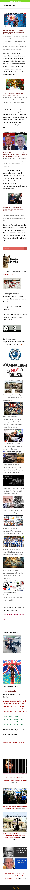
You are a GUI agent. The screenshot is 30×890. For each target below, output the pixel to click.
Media (13, 46)
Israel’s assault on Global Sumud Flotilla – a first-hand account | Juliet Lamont (12, 446)
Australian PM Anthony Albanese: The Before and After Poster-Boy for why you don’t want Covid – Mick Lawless (15, 154)
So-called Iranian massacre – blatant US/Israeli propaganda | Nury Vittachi (13, 597)
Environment (11, 44)
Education (5, 44)
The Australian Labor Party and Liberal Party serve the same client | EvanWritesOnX (13, 531)
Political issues (18, 49)
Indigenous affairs (7, 46)
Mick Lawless (7, 36)
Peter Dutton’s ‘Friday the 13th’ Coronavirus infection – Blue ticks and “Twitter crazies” (14, 209)
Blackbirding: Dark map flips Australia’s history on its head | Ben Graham (13, 397)
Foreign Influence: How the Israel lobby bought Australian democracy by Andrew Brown (13, 552)
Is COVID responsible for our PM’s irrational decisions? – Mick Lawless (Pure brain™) (13, 32)
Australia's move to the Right (19, 38)
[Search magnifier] (25, 248)
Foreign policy (18, 44)
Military (17, 46)
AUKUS (9, 38)
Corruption (14, 41)
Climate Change (7, 41)
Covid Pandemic (21, 41)
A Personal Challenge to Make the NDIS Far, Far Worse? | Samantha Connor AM (13, 491)
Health (24, 44)
